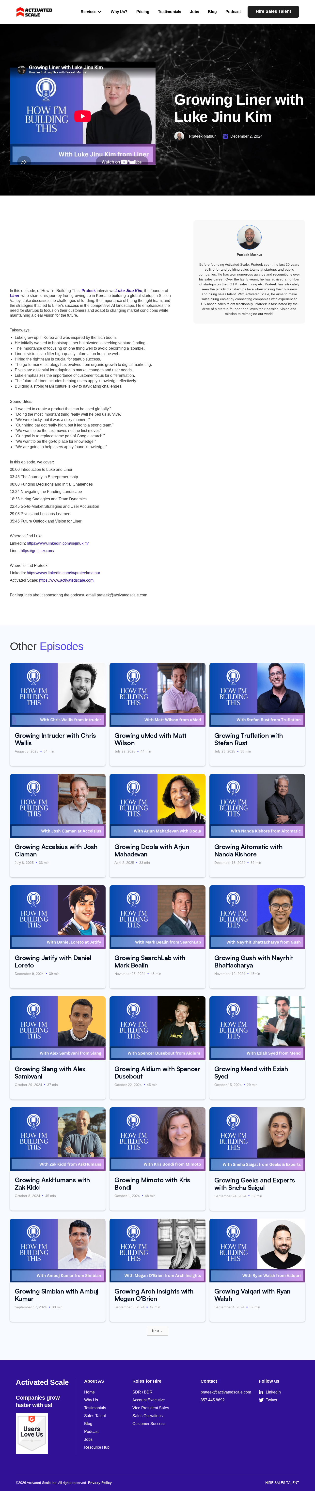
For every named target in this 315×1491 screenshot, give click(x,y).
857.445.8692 (213, 1400)
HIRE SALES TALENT (282, 1483)
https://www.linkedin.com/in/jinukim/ (58, 543)
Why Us (91, 1400)
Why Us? (119, 12)
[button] (91, 11)
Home (89, 1392)
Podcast (233, 12)
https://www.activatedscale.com (66, 580)
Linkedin (270, 1392)
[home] (34, 11)
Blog (212, 12)
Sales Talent (95, 1416)
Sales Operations (147, 1416)
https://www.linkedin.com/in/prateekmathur (63, 573)
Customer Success (148, 1424)
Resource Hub (97, 1447)
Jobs (194, 12)
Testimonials (169, 12)
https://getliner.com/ (37, 551)
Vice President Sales (150, 1408)
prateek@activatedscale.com (226, 1392)
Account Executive (148, 1400)
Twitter (268, 1400)
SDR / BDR (142, 1392)
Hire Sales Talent (273, 11)
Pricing (142, 12)
